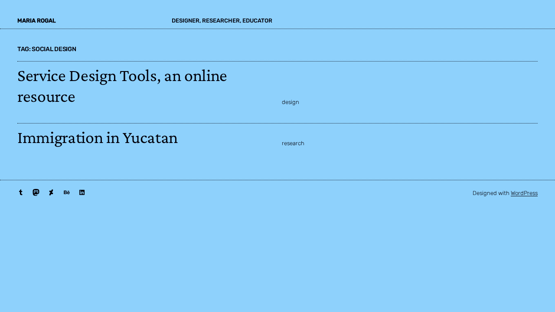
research (293, 143)
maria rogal (36, 20)
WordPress (524, 193)
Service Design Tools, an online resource (122, 85)
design (290, 102)
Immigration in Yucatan (97, 137)
